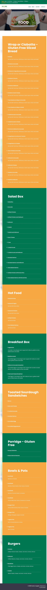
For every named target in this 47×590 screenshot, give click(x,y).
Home (29, 6)
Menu (33, 6)
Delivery (37, 6)
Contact (43, 6)
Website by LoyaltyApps (42, 586)
